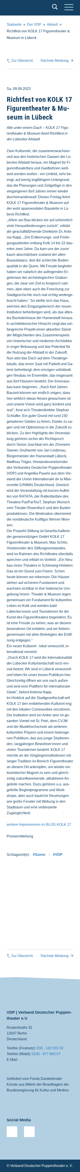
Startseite (14, 24)
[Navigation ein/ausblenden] (68, 7)
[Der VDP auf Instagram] (29, 1131)
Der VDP (34, 24)
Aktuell (52, 24)
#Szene (39, 854)
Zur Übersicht (22, 60)
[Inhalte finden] (55, 8)
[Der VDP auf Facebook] (12, 1131)
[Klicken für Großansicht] (40, 894)
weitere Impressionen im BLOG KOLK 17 (39, 824)
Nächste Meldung (54, 60)
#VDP (57, 854)
